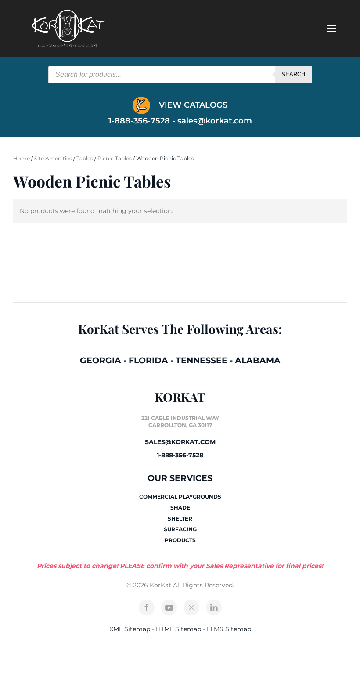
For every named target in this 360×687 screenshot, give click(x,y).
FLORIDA (148, 360)
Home (21, 158)
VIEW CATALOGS (192, 105)
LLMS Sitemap (229, 629)
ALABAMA (258, 360)
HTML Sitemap (178, 629)
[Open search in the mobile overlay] (180, 74)
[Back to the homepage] (68, 29)
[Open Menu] (331, 28)
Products (180, 540)
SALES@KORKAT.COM (180, 442)
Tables (84, 158)
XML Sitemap (129, 629)
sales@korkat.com (214, 121)
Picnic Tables (114, 158)
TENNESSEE (201, 360)
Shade (180, 507)
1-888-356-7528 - (142, 121)
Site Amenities (53, 158)
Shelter (180, 518)
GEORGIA (100, 360)
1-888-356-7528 (180, 455)
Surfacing (180, 529)
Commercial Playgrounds (180, 496)
